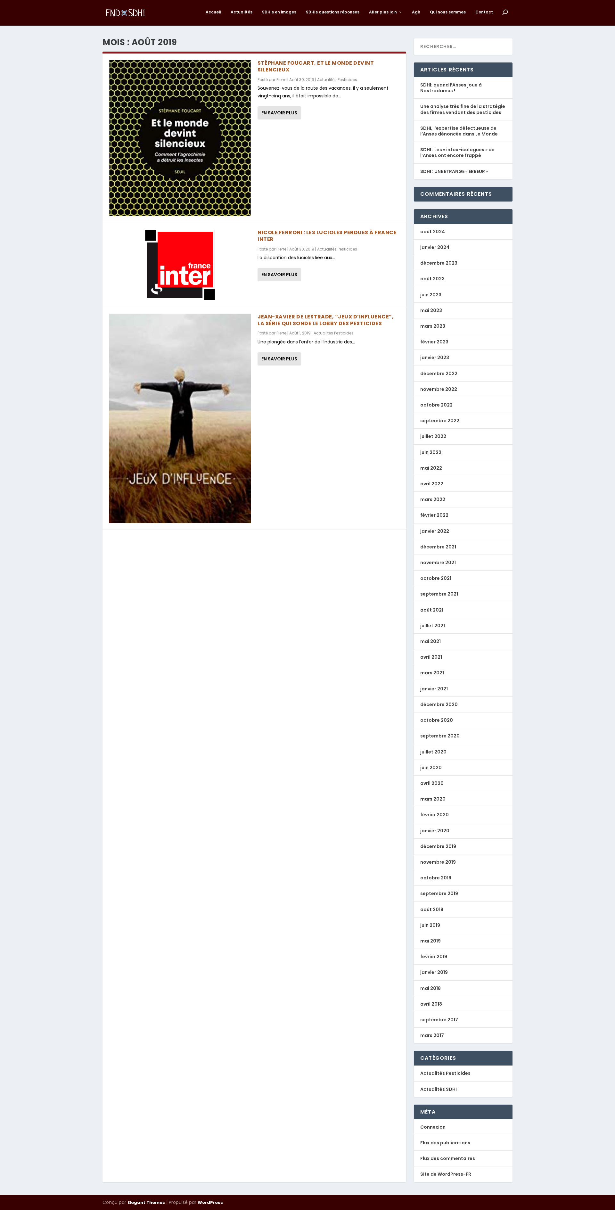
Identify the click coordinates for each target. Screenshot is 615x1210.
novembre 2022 (438, 389)
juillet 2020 (433, 752)
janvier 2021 (434, 689)
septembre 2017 (439, 1020)
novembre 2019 (438, 862)
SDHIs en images (279, 12)
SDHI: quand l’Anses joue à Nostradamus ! (451, 88)
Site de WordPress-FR (445, 1174)
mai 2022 (431, 468)
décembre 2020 (439, 704)
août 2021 (431, 610)
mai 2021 (430, 641)
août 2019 (431, 909)
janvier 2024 (434, 247)
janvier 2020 (434, 830)
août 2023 (432, 279)
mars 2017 (432, 1035)
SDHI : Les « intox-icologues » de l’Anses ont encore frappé (457, 152)
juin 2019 (430, 925)
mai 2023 (431, 310)
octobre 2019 (435, 878)
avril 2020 (432, 783)
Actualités (241, 12)
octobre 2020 (436, 720)
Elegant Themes (146, 1202)
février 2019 (433, 956)
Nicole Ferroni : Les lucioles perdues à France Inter (327, 236)
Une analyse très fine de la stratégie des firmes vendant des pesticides (462, 109)
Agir (416, 12)
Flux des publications (445, 1143)
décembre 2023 (438, 263)
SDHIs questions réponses (332, 12)
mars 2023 (432, 326)
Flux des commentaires (447, 1158)
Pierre (281, 79)
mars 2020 (433, 799)
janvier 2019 (434, 972)
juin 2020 (431, 767)
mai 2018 (430, 988)
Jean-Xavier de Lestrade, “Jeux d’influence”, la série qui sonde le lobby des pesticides (326, 320)
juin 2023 (430, 295)
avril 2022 (431, 484)
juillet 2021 (432, 625)
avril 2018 (431, 1004)
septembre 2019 (439, 893)
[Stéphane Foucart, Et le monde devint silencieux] (180, 138)
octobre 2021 (435, 578)
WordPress (210, 1202)
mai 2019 (430, 941)
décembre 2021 (438, 547)
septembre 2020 (440, 736)
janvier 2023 (434, 357)
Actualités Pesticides (337, 79)
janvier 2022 (434, 531)
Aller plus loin (383, 12)
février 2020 (434, 814)
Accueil (213, 12)
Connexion (433, 1127)
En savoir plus (279, 113)
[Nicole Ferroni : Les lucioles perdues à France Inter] (180, 264)
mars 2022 (432, 499)
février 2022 (434, 515)
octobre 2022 (436, 405)
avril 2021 (431, 657)
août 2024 (432, 231)
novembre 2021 (438, 562)
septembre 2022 (439, 420)
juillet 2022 (433, 436)
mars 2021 (432, 673)
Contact (484, 12)
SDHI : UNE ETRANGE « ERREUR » (454, 171)
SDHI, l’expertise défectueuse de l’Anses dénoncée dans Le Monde (459, 131)
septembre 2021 (439, 594)
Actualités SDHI (438, 1089)
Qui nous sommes (448, 12)
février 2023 (434, 342)
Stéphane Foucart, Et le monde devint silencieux (316, 66)
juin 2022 (430, 452)
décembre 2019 (438, 846)
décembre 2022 (438, 373)
